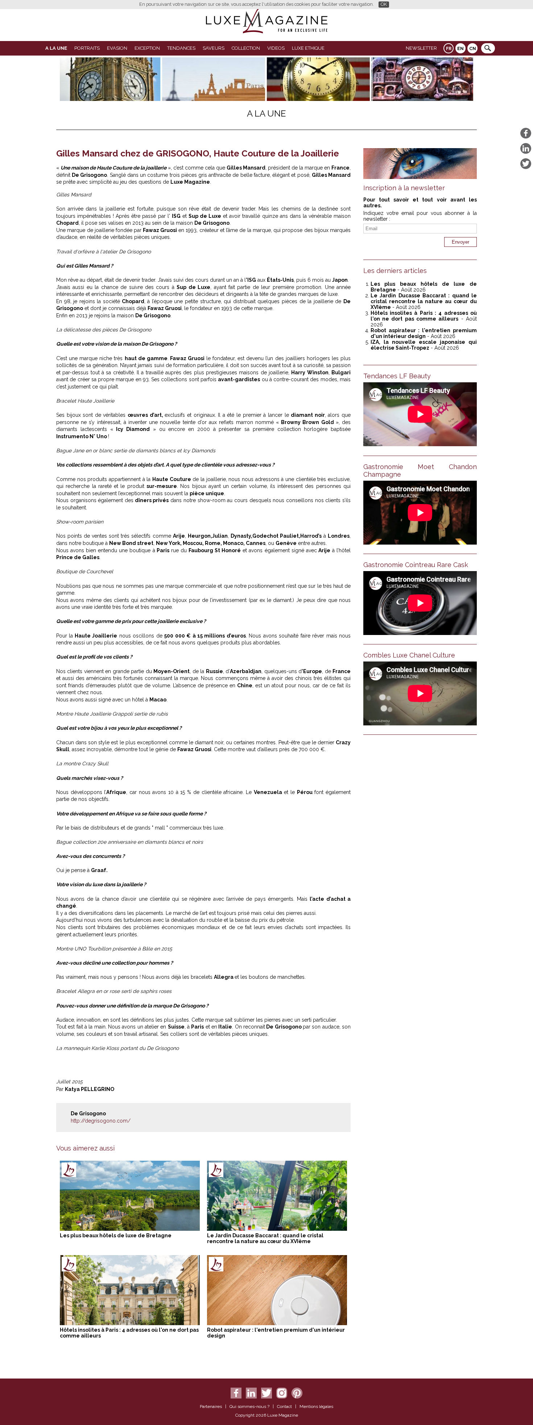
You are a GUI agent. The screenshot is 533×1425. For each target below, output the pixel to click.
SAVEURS (213, 48)
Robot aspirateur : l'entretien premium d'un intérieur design (424, 333)
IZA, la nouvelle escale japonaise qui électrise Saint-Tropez (424, 345)
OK (384, 4)
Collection (246, 48)
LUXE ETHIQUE (308, 48)
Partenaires (211, 1406)
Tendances (181, 48)
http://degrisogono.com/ (101, 1121)
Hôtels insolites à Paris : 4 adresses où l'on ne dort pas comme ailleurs (424, 316)
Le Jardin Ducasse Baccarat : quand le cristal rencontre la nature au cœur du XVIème (265, 1238)
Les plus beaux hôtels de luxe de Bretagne (116, 1235)
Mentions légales (316, 1406)
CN (472, 48)
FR (448, 48)
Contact (284, 1406)
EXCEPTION (147, 48)
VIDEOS (276, 48)
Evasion (117, 48)
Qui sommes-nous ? (249, 1406)
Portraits (87, 48)
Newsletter (421, 48)
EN (460, 48)
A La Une (56, 48)
